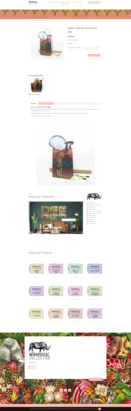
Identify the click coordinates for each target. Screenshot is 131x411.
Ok (99, 408)
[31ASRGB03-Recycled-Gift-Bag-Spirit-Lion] (47, 59)
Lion (80, 49)
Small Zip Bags (75, 276)
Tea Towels (75, 321)
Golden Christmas (92, 221)
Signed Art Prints (75, 299)
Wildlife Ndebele (91, 207)
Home (50, 2)
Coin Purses (94, 276)
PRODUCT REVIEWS (94, 55)
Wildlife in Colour (92, 209)
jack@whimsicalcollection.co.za (35, 364)
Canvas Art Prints (56, 299)
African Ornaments (92, 217)
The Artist (63, 2)
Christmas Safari (92, 223)
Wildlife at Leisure (92, 203)
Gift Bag (69, 49)
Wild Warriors (91, 211)
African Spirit (84, 47)
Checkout (79, 2)
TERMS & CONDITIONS (95, 405)
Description (33, 103)
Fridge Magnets (55, 321)
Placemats (36, 321)
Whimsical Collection (93, 49)
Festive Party (91, 219)
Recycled (84, 49)
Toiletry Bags (56, 276)
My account (65, 4)
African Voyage (55, 217)
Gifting (35, 20)
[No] (129, 409)
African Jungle (99, 205)
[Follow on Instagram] (65, 390)
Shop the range (68, 222)
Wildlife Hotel (91, 205)
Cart (74, 2)
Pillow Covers (94, 321)
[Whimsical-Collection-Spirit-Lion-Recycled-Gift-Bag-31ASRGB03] (65, 185)
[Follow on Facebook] (61, 390)
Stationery (93, 47)
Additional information (46, 103)
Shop (68, 2)
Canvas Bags (36, 276)
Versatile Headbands (95, 299)
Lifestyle (77, 49)
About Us (55, 2)
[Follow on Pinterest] (69, 390)
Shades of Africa (92, 215)
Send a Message (95, 379)
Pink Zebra (98, 213)
